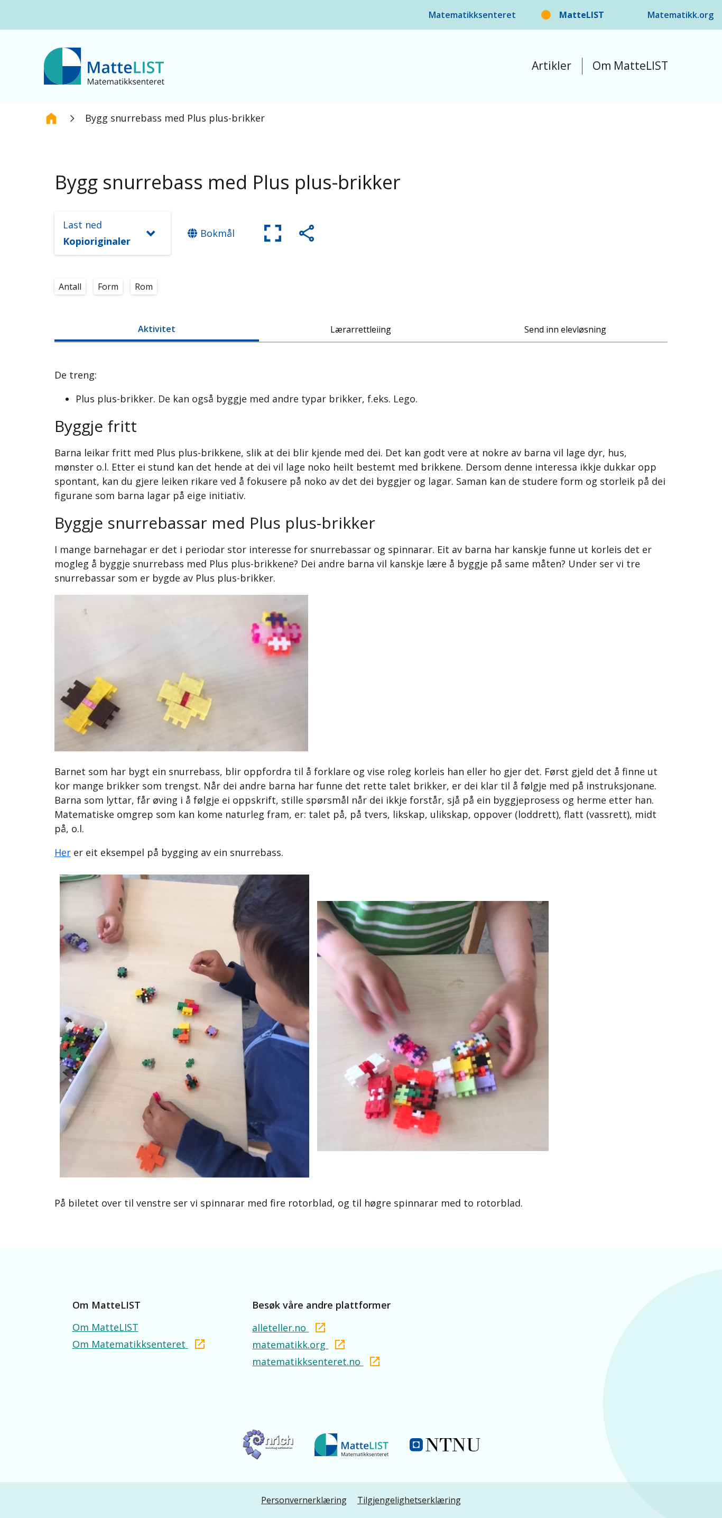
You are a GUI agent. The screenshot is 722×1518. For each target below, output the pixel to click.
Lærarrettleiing (360, 329)
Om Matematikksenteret (130, 1344)
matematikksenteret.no (307, 1361)
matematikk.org (290, 1344)
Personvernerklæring (304, 1500)
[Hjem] (51, 118)
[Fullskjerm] (272, 233)
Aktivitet (156, 329)
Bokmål (217, 233)
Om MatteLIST (630, 65)
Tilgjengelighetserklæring (409, 1500)
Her (62, 852)
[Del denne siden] (306, 233)
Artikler (551, 65)
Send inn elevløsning (565, 329)
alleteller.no (280, 1327)
